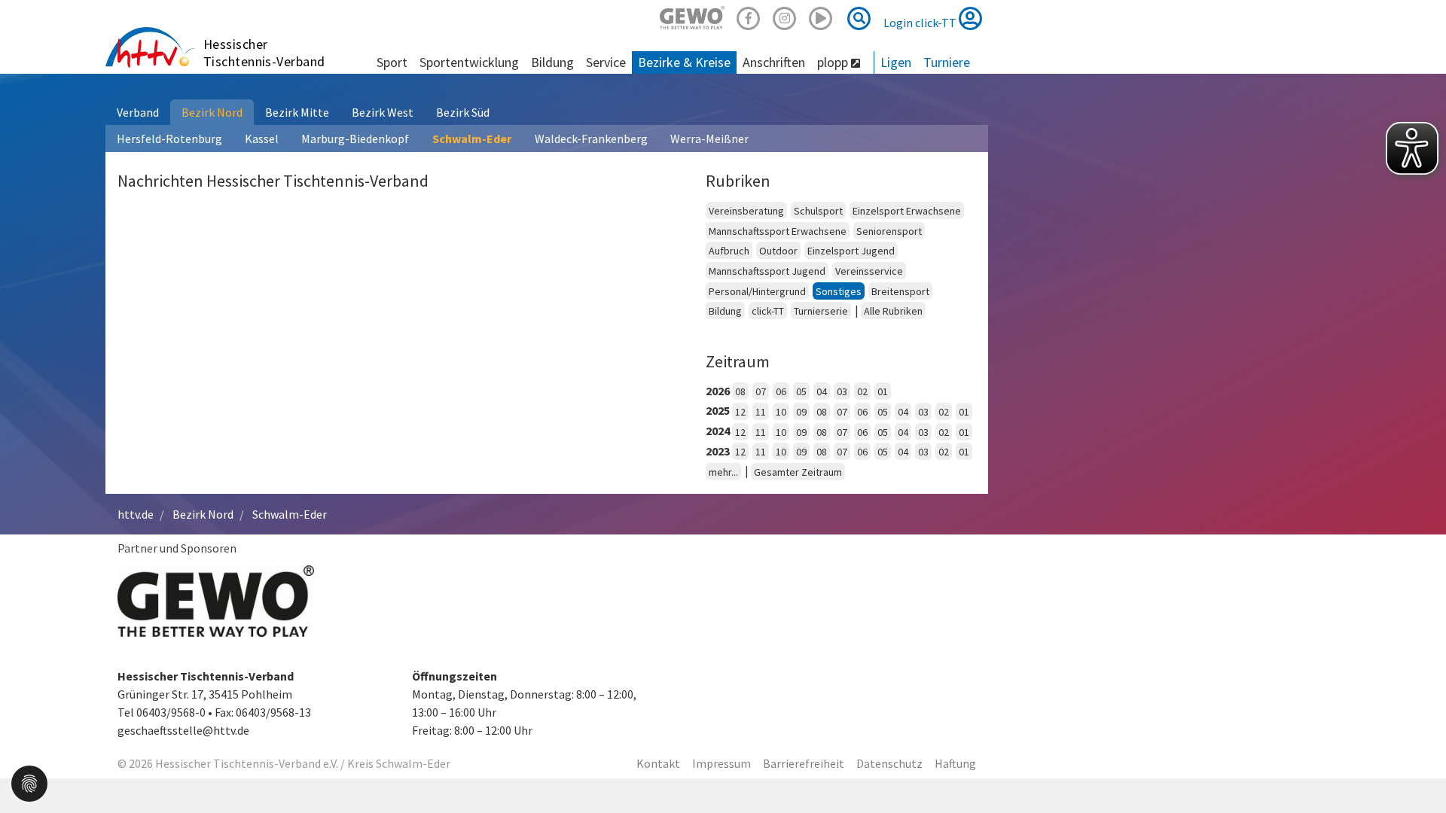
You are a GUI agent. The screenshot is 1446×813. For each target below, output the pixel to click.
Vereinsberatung (746, 211)
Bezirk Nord (212, 112)
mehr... (723, 472)
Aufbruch (729, 250)
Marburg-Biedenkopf (355, 138)
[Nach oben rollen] (1416, 771)
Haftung (955, 763)
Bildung (725, 311)
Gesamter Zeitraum (798, 472)
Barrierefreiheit (803, 763)
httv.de (135, 514)
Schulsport (818, 211)
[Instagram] (785, 16)
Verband (138, 112)
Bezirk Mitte (297, 112)
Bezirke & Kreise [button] (684, 62)
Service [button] (606, 62)
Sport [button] (392, 62)
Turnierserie (821, 311)
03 (842, 391)
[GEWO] (692, 16)
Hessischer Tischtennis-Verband (264, 52)
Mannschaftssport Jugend (767, 271)
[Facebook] (749, 16)
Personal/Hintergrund (757, 291)
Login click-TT (921, 22)
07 (760, 391)
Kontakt (658, 763)
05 (801, 391)
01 (882, 391)
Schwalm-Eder (471, 138)
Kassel (262, 138)
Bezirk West (382, 112)
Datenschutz (889, 763)
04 (821, 391)
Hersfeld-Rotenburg (169, 138)
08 (740, 391)
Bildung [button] (552, 62)
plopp (834, 62)
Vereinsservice (869, 271)
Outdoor (778, 250)
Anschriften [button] (774, 62)
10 (781, 412)
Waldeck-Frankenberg (591, 138)
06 (781, 391)
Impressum (721, 763)
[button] (29, 782)
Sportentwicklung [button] (469, 62)
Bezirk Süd (463, 112)
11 (760, 412)
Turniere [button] (946, 62)
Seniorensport (889, 231)
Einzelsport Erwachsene (907, 211)
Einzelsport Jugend (851, 250)
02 (862, 391)
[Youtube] (821, 16)
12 (740, 412)
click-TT (768, 311)
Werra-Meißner (709, 138)
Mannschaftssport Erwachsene (778, 231)
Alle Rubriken (893, 311)
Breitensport (900, 291)
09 (801, 412)
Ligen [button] (895, 62)
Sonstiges (839, 291)
